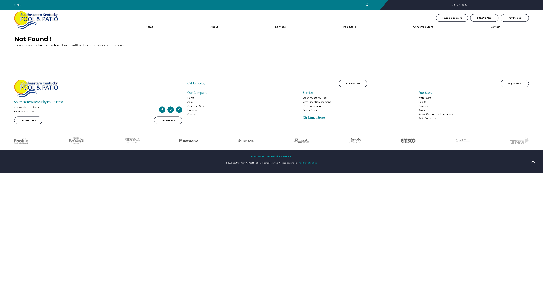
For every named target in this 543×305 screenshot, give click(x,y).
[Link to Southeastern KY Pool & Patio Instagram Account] (170, 109)
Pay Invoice (514, 18)
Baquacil (423, 106)
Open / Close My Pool (315, 98)
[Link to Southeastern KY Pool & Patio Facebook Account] (162, 109)
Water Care (424, 98)
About (191, 102)
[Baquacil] (76, 141)
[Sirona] (132, 141)
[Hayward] (188, 141)
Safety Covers (310, 110)
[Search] (367, 5)
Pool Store (425, 93)
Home (190, 98)
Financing (192, 110)
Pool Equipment (312, 106)
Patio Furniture (427, 118)
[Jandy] (355, 141)
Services (308, 93)
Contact (191, 114)
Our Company (197, 93)
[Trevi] (519, 141)
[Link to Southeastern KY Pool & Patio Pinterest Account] (179, 109)
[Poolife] (21, 141)
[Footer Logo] (36, 88)
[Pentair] (246, 141)
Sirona (421, 110)
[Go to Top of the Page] (533, 162)
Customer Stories (197, 106)
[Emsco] (408, 141)
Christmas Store (314, 117)
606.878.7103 (484, 18)
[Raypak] (301, 141)
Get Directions (28, 120)
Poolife (422, 102)
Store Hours (168, 120)
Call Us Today (459, 4)
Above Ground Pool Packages (435, 114)
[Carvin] (462, 141)
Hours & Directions (452, 18)
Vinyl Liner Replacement (317, 102)
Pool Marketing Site (308, 163)
